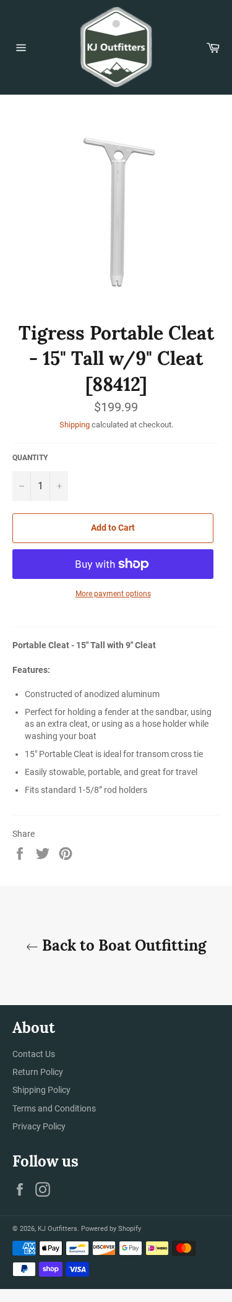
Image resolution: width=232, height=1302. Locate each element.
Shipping (74, 424)
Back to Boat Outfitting (122, 945)
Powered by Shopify (111, 1229)
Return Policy (37, 1072)
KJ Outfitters (57, 1229)
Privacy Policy (39, 1126)
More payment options (113, 593)
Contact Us (33, 1054)
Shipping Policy (41, 1090)
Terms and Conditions (54, 1108)
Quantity (30, 457)
